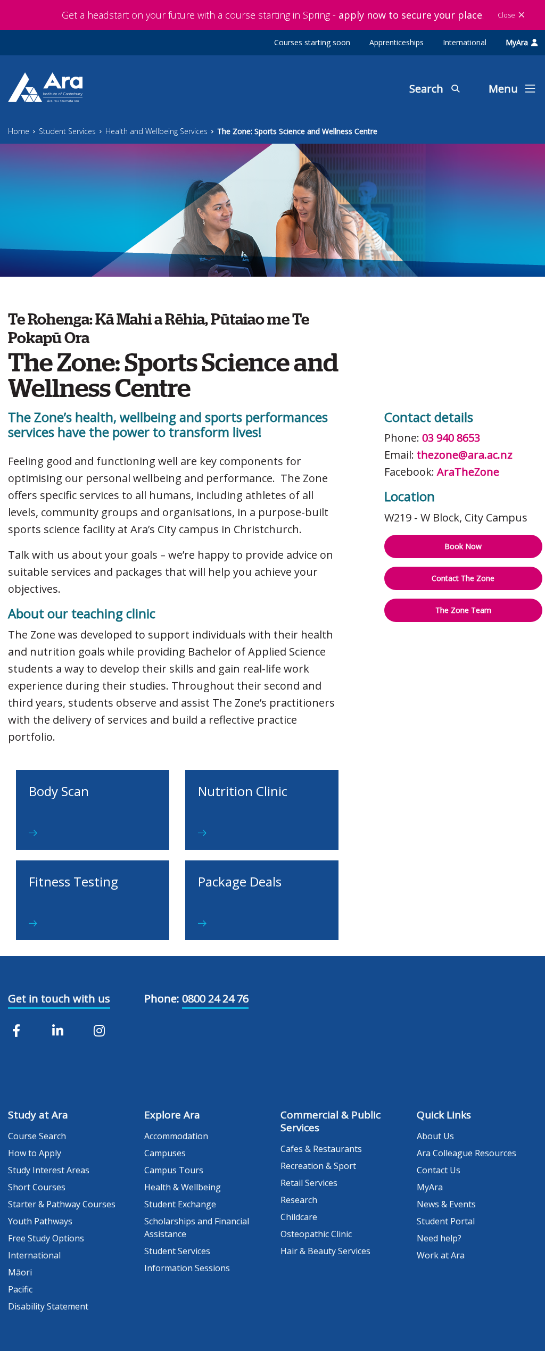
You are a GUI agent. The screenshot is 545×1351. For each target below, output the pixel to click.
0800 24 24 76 (215, 998)
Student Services (67, 131)
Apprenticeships (396, 42)
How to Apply (34, 1153)
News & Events (446, 1204)
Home (18, 131)
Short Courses (36, 1187)
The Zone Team (463, 610)
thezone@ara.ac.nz (465, 454)
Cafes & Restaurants (321, 1149)
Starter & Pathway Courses (61, 1204)
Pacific (20, 1289)
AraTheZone (468, 472)
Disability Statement (48, 1306)
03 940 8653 (451, 437)
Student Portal (446, 1221)
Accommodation (176, 1136)
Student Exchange (180, 1204)
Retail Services (308, 1183)
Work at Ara (441, 1255)
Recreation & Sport (318, 1166)
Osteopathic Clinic (316, 1234)
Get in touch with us (59, 998)
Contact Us (438, 1170)
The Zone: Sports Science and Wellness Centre (297, 131)
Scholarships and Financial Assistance (196, 1227)
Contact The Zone (463, 578)
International (464, 42)
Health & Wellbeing (182, 1187)
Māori (20, 1272)
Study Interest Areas (48, 1170)
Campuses (165, 1153)
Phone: (161, 998)
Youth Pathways (40, 1221)
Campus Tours (173, 1170)
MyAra (517, 42)
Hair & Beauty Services (325, 1251)
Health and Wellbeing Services (156, 131)
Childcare (298, 1217)
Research (298, 1200)
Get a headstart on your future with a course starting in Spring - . (273, 15)
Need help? (439, 1238)
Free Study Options (46, 1238)
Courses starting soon (312, 42)
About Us (435, 1136)
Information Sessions (187, 1268)
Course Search (37, 1136)
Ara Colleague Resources (466, 1153)
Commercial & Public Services (330, 1121)
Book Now (463, 546)
